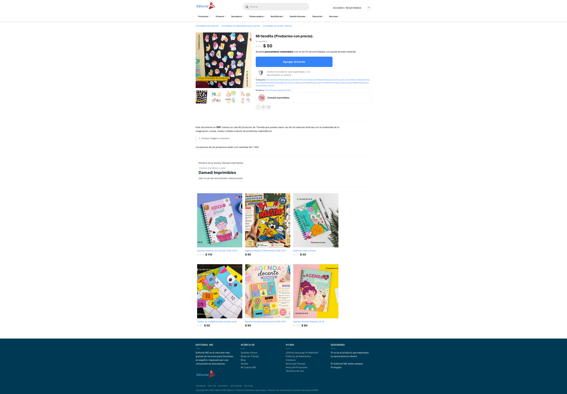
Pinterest (223, 386)
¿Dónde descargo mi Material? (302, 352)
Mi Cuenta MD (248, 367)
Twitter (212, 386)
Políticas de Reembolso (298, 356)
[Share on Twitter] (263, 107)
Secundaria (236, 16)
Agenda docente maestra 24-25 (308, 321)
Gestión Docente (297, 16)
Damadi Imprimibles (217, 172)
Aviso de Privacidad (296, 367)
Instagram (236, 386)
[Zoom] (199, 84)
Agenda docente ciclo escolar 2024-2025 (217, 250)
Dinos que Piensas (295, 363)
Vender (244, 363)
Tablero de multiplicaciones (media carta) (217, 321)
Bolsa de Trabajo (250, 356)
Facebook (201, 386)
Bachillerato (276, 16)
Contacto (291, 360)
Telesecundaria (256, 16)
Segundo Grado (284, 90)
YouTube (248, 386)
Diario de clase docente (304, 250)
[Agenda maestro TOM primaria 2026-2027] (267, 220)
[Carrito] (368, 8)
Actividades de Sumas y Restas (277, 26)
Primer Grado (270, 90)
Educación (317, 16)
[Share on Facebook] (258, 107)
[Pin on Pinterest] (268, 107)
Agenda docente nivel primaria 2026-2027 (265, 321)
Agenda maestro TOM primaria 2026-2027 (265, 250)
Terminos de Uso (295, 371)
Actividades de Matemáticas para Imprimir (241, 26)
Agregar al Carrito (294, 61)
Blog (243, 360)
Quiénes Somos (249, 352)
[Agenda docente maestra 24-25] (315, 291)
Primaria (220, 16)
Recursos (333, 16)
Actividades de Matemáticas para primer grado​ (323, 80)
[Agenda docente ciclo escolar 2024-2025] (219, 220)
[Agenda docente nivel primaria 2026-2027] (267, 291)
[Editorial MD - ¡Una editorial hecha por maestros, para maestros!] (206, 5)
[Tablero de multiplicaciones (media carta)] (219, 291)
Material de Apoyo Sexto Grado (338, 83)
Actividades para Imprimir (207, 26)
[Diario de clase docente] (315, 220)
